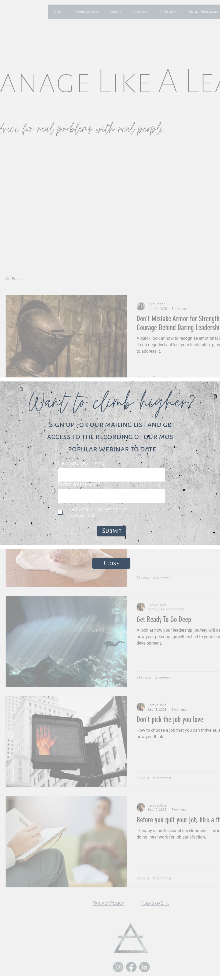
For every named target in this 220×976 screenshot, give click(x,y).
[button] (111, 563)
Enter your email (77, 484)
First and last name (81, 463)
